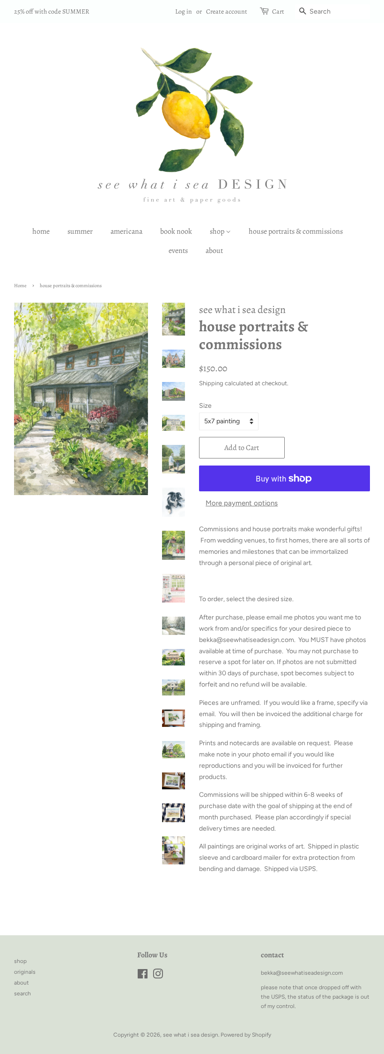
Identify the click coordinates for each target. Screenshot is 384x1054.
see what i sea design (190, 1034)
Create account (226, 11)
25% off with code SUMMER (51, 11)
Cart (278, 11)
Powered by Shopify (246, 1034)
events (178, 250)
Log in (183, 11)
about (214, 250)
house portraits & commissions (296, 231)
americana (126, 231)
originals (25, 972)
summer (80, 231)
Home (20, 285)
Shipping (211, 383)
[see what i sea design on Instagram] (158, 976)
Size (205, 406)
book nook (176, 231)
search (22, 993)
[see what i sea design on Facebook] (142, 976)
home (41, 231)
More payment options (242, 503)
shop (218, 231)
